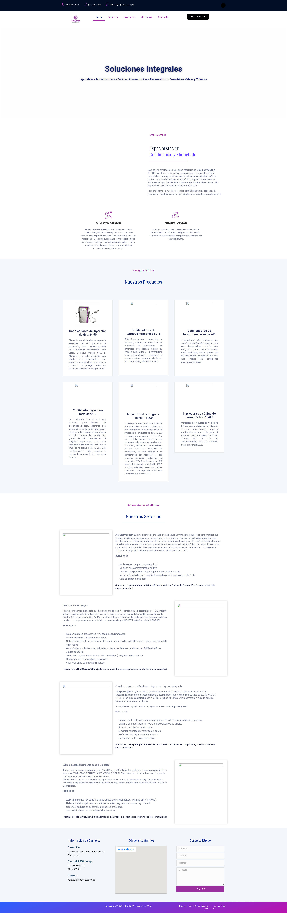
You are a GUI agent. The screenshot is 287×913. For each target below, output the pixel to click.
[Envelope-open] (71, 906)
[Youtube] (66, 906)
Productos (129, 17)
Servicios (146, 17)
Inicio (99, 17)
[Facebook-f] (223, 5)
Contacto (163, 17)
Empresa (113, 17)
